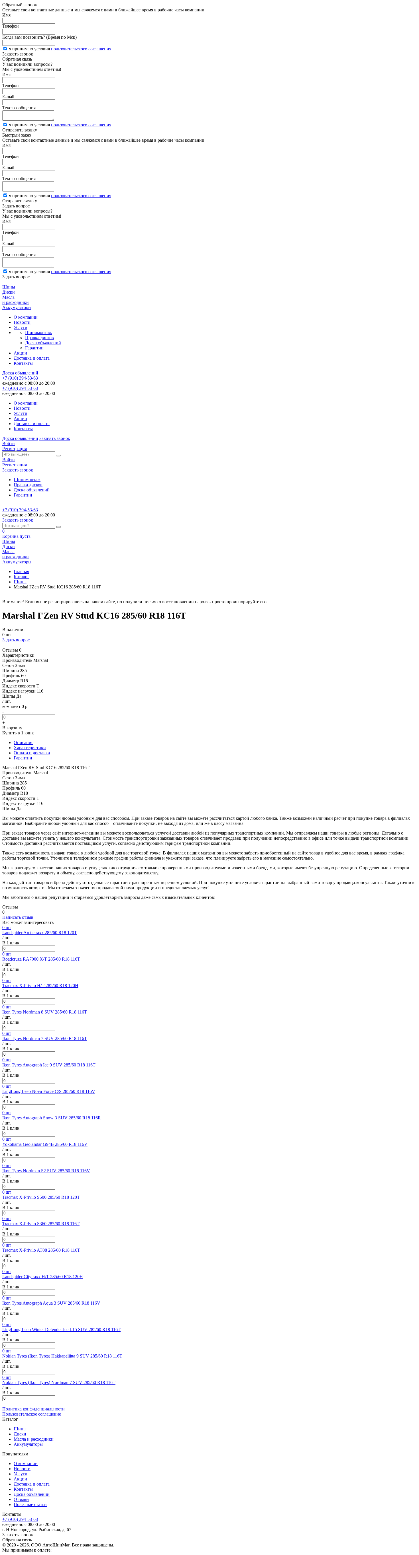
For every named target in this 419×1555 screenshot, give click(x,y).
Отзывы (21, 1499)
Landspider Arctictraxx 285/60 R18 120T (39, 932)
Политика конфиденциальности (33, 1408)
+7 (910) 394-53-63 (20, 378)
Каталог (21, 576)
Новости (22, 322)
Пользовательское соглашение (31, 1414)
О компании (26, 317)
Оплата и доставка (32, 752)
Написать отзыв (17, 917)
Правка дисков (39, 337)
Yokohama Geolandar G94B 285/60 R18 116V (45, 1144)
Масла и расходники (34, 1439)
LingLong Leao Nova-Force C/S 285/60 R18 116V (48, 1091)
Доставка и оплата (32, 358)
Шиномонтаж (38, 332)
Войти (8, 443)
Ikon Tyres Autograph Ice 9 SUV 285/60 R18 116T (48, 1064)
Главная (21, 571)
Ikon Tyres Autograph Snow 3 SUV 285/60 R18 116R (51, 1117)
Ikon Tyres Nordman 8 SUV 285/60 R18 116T (44, 1012)
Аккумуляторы (28, 1444)
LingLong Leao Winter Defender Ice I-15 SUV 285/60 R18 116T (61, 1329)
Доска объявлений (43, 342)
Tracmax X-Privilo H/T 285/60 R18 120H (40, 985)
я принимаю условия (60, 48)
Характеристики (30, 747)
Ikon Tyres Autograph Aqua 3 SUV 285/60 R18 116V (51, 1303)
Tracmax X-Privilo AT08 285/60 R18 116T (41, 1250)
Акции (20, 353)
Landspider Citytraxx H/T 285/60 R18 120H (42, 1276)
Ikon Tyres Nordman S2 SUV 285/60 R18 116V (46, 1170)
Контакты (23, 363)
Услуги (20, 327)
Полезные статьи (30, 1504)
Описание (23, 742)
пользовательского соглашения (81, 48)
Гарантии (34, 347)
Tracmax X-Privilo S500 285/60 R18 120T (41, 1197)
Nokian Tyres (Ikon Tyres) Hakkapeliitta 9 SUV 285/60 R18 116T (62, 1356)
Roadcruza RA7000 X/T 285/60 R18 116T (41, 959)
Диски (20, 1434)
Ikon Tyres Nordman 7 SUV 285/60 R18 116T (44, 1038)
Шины (20, 581)
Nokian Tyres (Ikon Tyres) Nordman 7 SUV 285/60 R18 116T (58, 1382)
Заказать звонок (54, 438)
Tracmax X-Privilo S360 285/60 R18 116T (41, 1223)
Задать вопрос (16, 639)
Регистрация (14, 448)
